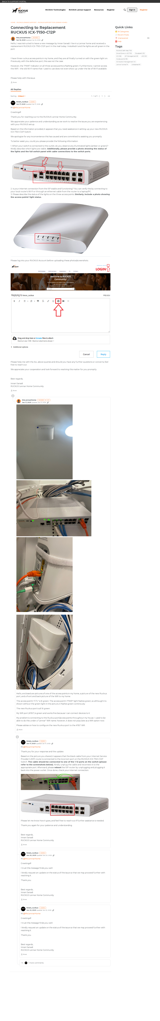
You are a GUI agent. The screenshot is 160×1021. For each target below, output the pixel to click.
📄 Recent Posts (122, 35)
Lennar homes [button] (122, 64)
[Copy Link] (42, 40)
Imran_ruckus (22, 102)
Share (14, 82)
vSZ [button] (144, 56)
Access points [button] (122, 59)
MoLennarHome (23, 38)
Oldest (21, 96)
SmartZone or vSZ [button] (124, 53)
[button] (44, 441)
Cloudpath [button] (140, 53)
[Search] (125, 10)
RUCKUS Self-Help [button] (124, 50)
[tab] (16, 89)
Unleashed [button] (136, 64)
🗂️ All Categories (122, 32)
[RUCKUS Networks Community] (20, 10)
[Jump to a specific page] (108, 96)
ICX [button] (118, 56)
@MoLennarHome (21, 107)
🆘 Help (118, 41)
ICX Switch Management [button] (126, 62)
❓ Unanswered (132, 38)
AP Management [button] (131, 56)
